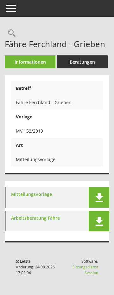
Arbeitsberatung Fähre (35, 218)
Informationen (30, 62)
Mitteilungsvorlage (31, 194)
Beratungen (82, 62)
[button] (99, 197)
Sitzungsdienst (85, 269)
